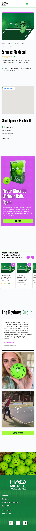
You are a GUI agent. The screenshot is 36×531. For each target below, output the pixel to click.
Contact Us (6, 506)
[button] (32, 257)
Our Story (5, 499)
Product (5, 495)
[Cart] (27, 4)
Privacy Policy (7, 514)
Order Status (6, 510)
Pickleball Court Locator (11, 502)
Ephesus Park (5, 275)
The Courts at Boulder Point (21, 276)
